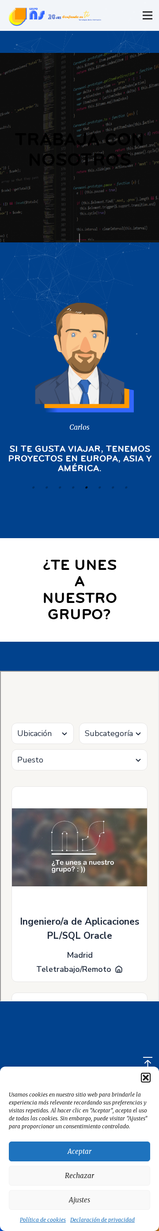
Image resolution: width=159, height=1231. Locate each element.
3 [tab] (59, 487)
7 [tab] (112, 487)
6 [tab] (99, 487)
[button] (145, 1077)
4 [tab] (72, 487)
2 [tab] (46, 487)
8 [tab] (125, 487)
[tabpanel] (79, 382)
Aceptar (79, 1151)
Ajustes (79, 1200)
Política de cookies (43, 1219)
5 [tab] (86, 487)
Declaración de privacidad (102, 1219)
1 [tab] (33, 487)
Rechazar (79, 1175)
